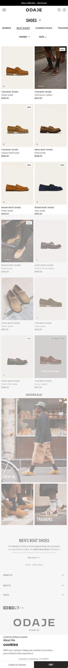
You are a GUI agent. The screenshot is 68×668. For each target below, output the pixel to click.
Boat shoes (23, 28)
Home (28, 564)
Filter (41, 36)
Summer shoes (43, 28)
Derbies (6, 28)
